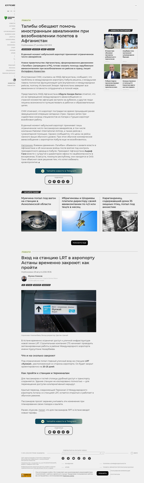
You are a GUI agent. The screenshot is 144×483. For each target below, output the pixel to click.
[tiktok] (79, 458)
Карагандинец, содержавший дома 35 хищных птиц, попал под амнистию (118, 203)
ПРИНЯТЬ (102, 473)
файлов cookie (68, 476)
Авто (13, 29)
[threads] (84, 458)
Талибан (51, 49)
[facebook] (89, 458)
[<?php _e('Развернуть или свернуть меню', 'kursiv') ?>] (14, 79)
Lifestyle (12, 37)
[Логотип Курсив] (10, 5)
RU (8, 11)
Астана (29, 285)
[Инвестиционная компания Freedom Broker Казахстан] (9, 17)
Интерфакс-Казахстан (33, 71)
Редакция (11, 65)
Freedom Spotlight (8, 73)
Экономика (11, 45)
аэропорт (36, 49)
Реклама (12, 68)
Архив (13, 53)
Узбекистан (11, 85)
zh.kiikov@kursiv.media (36, 280)
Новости (12, 23)
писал (42, 410)
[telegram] (68, 458)
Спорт (13, 47)
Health (13, 42)
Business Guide (10, 34)
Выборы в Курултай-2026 (111, 474)
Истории (12, 26)
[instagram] (63, 458)
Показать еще (79, 243)
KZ (14, 11)
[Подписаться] (102, 453)
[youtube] (73, 458)
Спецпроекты (10, 70)
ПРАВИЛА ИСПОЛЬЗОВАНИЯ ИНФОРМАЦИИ (116, 471)
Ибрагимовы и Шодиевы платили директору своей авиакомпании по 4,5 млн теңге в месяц (79, 203)
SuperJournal (10, 39)
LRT (23, 285)
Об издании (69, 463)
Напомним (27, 145)
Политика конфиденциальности (114, 463)
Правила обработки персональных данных (118, 467)
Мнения (12, 50)
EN (11, 11)
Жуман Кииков (35, 276)
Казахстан (11, 83)
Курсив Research (9, 31)
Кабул (44, 49)
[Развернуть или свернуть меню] (14, 59)
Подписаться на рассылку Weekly (75, 450)
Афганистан (26, 49)
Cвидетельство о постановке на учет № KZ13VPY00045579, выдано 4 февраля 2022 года (38, 463)
